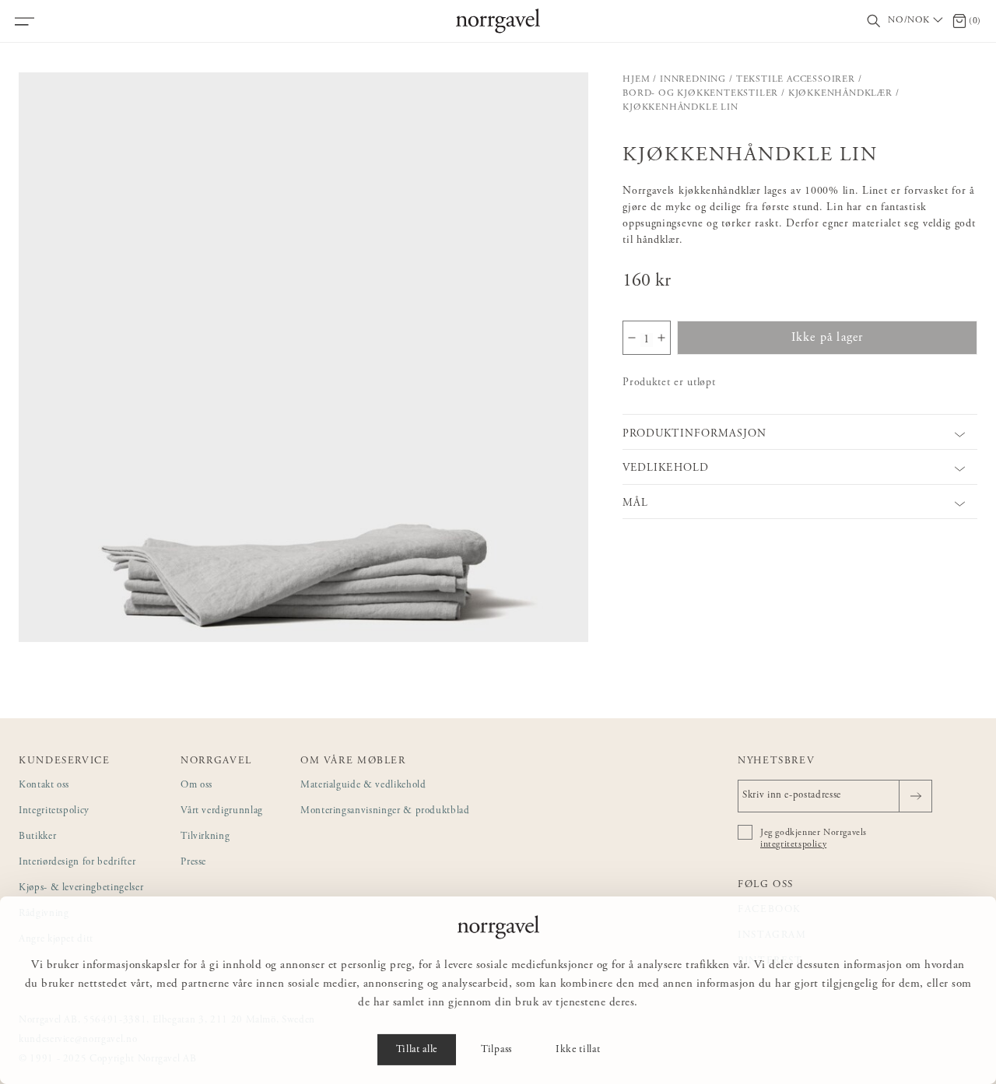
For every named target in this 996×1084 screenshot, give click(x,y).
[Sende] (915, 796)
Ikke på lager (827, 338)
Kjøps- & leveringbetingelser (81, 888)
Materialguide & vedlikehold (363, 786)
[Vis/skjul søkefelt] (874, 21)
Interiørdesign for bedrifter (77, 863)
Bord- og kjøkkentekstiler (700, 93)
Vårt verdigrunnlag (222, 811)
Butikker (37, 837)
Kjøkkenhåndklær (840, 93)
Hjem (636, 79)
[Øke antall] (661, 337)
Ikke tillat (578, 1049)
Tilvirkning (205, 837)
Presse (193, 863)
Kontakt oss (44, 786)
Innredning (693, 79)
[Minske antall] (631, 337)
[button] (303, 357)
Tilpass (496, 1049)
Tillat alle (416, 1049)
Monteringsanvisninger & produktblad (385, 811)
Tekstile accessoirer (795, 79)
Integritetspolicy (54, 811)
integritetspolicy (793, 844)
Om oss (196, 786)
